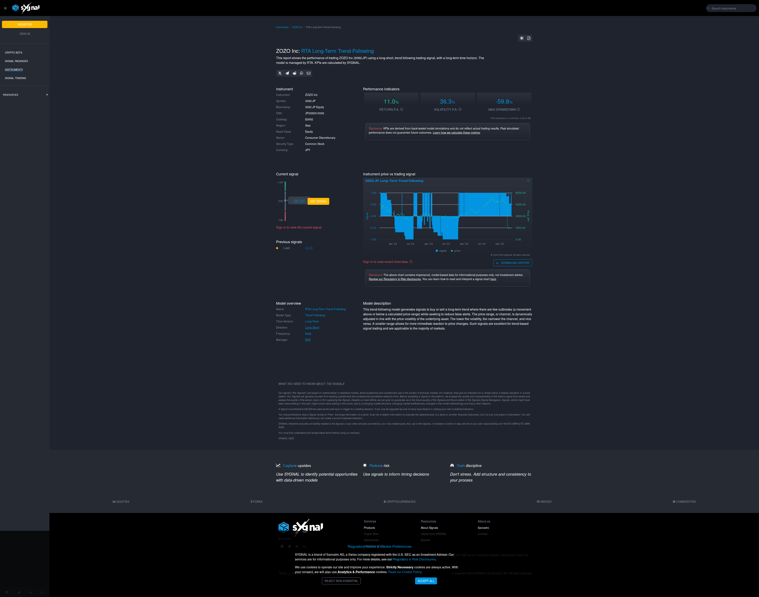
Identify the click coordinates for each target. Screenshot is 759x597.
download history (515, 263)
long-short (312, 327)
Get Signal (318, 201)
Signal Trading (15, 78)
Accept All (426, 581)
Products (369, 528)
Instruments (14, 69)
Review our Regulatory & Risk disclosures (395, 279)
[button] (522, 38)
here (493, 279)
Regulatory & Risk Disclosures (414, 559)
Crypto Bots (13, 52)
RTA (308, 340)
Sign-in (25, 34)
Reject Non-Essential (341, 581)
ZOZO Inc (297, 27)
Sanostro (483, 528)
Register (25, 24)
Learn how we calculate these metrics (456, 132)
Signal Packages (16, 61)
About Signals (429, 528)
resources (10, 94)
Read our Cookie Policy (404, 572)
